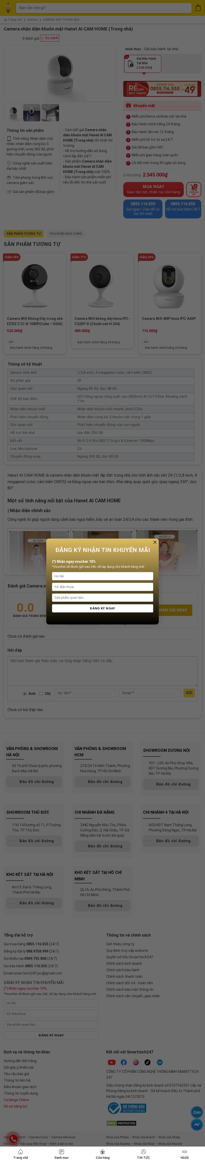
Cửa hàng (103, 1158)
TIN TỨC (143, 1158)
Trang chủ (20, 1158)
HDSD (184, 1158)
